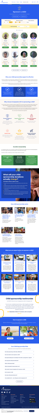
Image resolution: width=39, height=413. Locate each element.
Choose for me (23, 16)
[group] (8, 22)
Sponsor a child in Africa (29, 338)
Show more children (16, 70)
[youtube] (4, 392)
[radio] (4, 22)
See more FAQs (19, 381)
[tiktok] (9, 392)
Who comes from (31, 20)
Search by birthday (14, 26)
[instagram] (7, 392)
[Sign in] (37, 2)
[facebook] (2, 392)
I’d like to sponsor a (8, 20)
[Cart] (32, 2)
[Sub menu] (34, 2)
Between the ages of (19, 20)
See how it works (15, 16)
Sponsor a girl (10, 338)
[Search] (35, 2)
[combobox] (31, 22)
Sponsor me (5, 47)
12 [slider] (19, 22)
